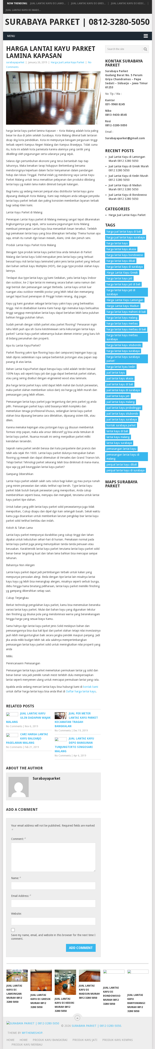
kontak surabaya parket (121, 425)
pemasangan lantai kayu (121, 448)
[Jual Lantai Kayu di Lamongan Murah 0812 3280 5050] (17, 976)
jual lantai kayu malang (121, 401)
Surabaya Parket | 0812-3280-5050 (77, 22)
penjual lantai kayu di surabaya (126, 470)
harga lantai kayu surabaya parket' (123, 358)
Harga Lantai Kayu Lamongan (125, 300)
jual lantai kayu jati (118, 396)
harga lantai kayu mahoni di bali (126, 311)
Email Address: (21, 896)
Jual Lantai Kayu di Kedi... (128, 3)
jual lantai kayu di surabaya (123, 390)
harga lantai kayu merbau (122, 323)
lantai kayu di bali (117, 431)
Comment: (18, 839)
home (10, 1040)
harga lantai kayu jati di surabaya (121, 292)
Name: (16, 878)
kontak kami (90, 686)
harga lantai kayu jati (119, 278)
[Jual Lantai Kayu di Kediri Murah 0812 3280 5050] (65, 982)
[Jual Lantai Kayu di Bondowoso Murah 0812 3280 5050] (114, 977)
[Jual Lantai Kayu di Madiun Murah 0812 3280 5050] (89, 976)
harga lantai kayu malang (122, 317)
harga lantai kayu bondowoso (125, 255)
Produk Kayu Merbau (27, 1044)
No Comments (14, 726)
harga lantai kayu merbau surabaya (122, 337)
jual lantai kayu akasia (120, 378)
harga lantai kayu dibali (121, 260)
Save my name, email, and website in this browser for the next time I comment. (53, 936)
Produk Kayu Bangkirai (50, 1040)
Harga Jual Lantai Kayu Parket (67, 62)
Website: (16, 913)
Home (24, 1040)
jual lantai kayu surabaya (122, 419)
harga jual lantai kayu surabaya (126, 237)
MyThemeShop (32, 1032)
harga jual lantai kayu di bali (124, 231)
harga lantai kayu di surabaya (125, 266)
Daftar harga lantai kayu (81, 691)
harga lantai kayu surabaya (123, 351)
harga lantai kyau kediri (121, 366)
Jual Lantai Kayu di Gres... (88, 3)
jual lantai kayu (116, 372)
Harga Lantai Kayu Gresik (122, 272)
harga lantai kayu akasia (121, 249)
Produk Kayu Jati (84, 1040)
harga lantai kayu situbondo (124, 345)
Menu (11, 36)
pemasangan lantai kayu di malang (123, 456)
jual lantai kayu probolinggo (124, 407)
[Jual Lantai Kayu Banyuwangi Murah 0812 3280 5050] (138, 980)
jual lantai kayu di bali (120, 384)
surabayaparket (15, 62)
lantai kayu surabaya (119, 442)
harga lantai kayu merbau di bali (126, 329)
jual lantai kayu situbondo (122, 413)
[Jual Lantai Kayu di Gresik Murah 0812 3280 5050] (41, 980)
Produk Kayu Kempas (117, 1040)
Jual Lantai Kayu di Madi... (23, 10)
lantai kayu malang (118, 437)
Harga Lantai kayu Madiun (123, 306)
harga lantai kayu (117, 243)
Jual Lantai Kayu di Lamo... (48, 3)
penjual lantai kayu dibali (122, 464)
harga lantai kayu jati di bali (123, 284)
